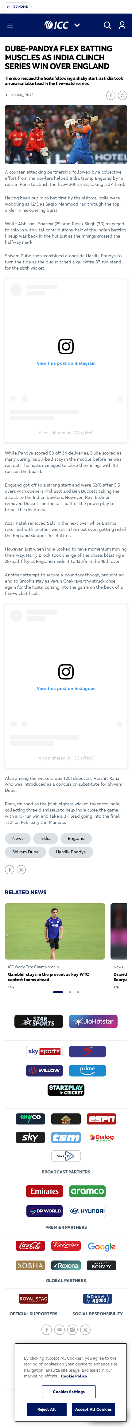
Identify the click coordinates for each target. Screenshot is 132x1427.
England (76, 838)
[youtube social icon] (59, 1330)
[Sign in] (122, 25)
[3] (78, 992)
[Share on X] (122, 95)
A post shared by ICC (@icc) (66, 432)
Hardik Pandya (71, 852)
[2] (70, 992)
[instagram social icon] (72, 1330)
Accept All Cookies (93, 1409)
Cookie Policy (74, 1375)
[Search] (107, 25)
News (17, 838)
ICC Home (20, 7)
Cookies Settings (69, 1391)
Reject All (46, 1409)
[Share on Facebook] (110, 95)
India (46, 838)
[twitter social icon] (85, 1330)
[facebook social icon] (46, 1330)
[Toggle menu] (10, 25)
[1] (58, 992)
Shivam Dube (25, 852)
